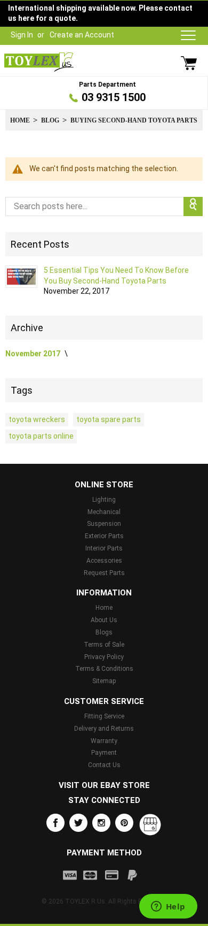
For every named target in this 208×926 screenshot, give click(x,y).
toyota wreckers (37, 419)
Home (20, 120)
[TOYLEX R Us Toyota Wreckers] (39, 62)
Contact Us (104, 765)
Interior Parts (104, 548)
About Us (104, 620)
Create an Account (82, 34)
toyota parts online (41, 436)
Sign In (22, 34)
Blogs (104, 632)
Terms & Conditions (104, 668)
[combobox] (104, 206)
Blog (50, 120)
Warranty (104, 741)
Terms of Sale (104, 644)
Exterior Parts (104, 536)
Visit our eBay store (104, 785)
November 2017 (33, 353)
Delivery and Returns (104, 728)
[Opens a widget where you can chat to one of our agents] (168, 907)
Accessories (104, 560)
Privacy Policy (104, 657)
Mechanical (104, 512)
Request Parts (104, 573)
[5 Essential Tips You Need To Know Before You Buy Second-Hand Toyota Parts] (21, 276)
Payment (104, 752)
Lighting (104, 499)
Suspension (104, 523)
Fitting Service (104, 716)
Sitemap (104, 681)
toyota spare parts (108, 419)
